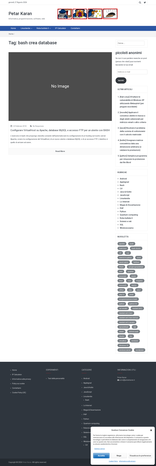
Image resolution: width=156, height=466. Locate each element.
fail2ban (136, 262)
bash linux (122, 248)
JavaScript (124, 195)
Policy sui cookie (18, 384)
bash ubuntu (136, 248)
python (121, 304)
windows (135, 341)
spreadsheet (123, 327)
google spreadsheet (136, 267)
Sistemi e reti (126, 221)
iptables (130, 271)
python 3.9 (133, 304)
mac (129, 281)
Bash (122, 185)
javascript (122, 276)
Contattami (75, 28)
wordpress (139, 350)
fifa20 (121, 267)
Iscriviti (121, 80)
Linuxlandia (25, 28)
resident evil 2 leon (125, 313)
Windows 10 (123, 345)
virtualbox (122, 341)
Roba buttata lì (43, 28)
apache (122, 244)
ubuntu (121, 336)
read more (60, 151)
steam (121, 331)
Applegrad (124, 182)
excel (139, 258)
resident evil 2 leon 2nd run (128, 318)
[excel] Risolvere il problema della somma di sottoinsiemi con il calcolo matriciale (132, 131)
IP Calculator (60, 28)
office (121, 290)
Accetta (101, 456)
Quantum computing (129, 215)
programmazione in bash (128, 299)
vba (131, 336)
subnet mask (133, 331)
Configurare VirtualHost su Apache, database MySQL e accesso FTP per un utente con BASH (60, 130)
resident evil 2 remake (127, 322)
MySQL (134, 285)
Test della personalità (56, 378)
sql (135, 327)
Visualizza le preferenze (140, 456)
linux (120, 281)
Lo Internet (124, 202)
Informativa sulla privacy (127, 461)
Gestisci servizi (99, 449)
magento (139, 281)
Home (13, 28)
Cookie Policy (113, 461)
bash (131, 244)
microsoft (122, 285)
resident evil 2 (137, 308)
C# (121, 188)
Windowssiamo (127, 228)
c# (120, 253)
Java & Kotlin (126, 192)
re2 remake (123, 308)
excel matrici (123, 262)
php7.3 (121, 295)
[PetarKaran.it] (87, 14)
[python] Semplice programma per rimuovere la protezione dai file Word (133, 159)
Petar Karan (20, 13)
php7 (139, 290)
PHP (122, 208)
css (128, 253)
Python (123, 211)
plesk (131, 295)
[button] (151, 430)
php (130, 290)
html (120, 271)
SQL (121, 225)
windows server (124, 350)
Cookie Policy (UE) (19, 393)
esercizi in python (125, 258)
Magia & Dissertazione (130, 205)
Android (123, 179)
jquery (134, 276)
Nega (119, 456)
